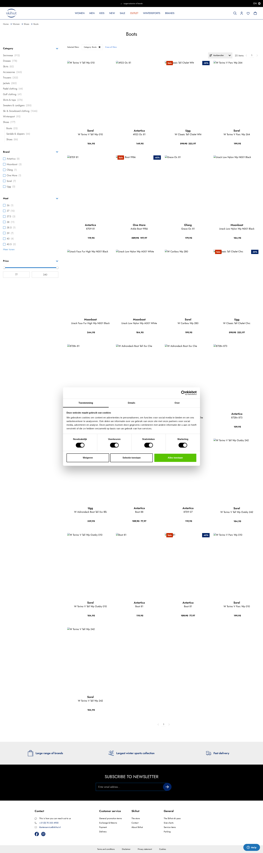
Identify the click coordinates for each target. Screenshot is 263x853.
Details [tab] (131, 403)
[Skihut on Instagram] (43, 834)
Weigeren (88, 458)
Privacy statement (145, 849)
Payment (103, 827)
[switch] (114, 445)
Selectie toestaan (132, 458)
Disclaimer (126, 849)
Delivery (103, 831)
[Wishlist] (248, 13)
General (169, 811)
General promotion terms (110, 818)
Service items (170, 827)
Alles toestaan (175, 458)
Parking (167, 831)
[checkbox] (30, 55)
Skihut (135, 811)
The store (136, 818)
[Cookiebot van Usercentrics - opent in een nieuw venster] (183, 393)
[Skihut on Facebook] (37, 834)
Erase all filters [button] (111, 47)
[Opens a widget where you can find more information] (251, 847)
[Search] (235, 13)
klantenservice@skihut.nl (50, 827)
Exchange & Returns (108, 822)
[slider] (4, 268)
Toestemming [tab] (86, 403)
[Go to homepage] (11, 13)
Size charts (169, 822)
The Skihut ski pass (172, 818)
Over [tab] (177, 403)
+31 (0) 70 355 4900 (48, 822)
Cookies (162, 849)
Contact (135, 822)
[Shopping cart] (255, 13)
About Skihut (137, 827)
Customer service (110, 811)
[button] (242, 13)
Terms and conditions (106, 849)
